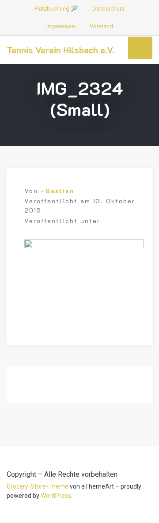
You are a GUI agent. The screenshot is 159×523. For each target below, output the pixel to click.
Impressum (60, 26)
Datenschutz (108, 8)
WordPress (56, 495)
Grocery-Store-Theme (37, 486)
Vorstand (101, 26)
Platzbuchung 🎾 (56, 8)
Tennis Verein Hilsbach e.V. (61, 50)
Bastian (59, 191)
